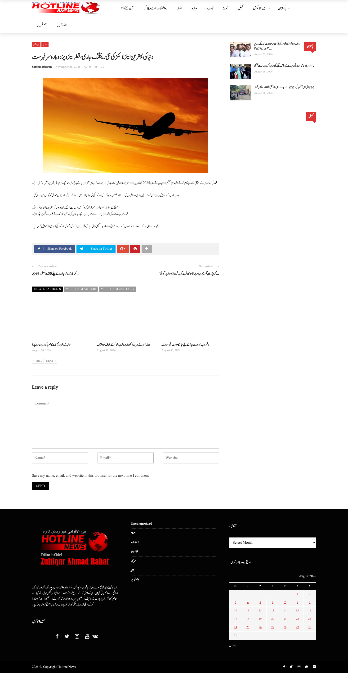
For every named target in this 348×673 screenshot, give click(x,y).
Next (49, 361)
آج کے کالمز (127, 8)
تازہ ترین (62, 25)
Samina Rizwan (42, 67)
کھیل (241, 8)
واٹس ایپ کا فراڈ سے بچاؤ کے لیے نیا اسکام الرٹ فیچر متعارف (185, 344)
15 (297, 611)
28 (285, 627)
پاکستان (282, 8)
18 (247, 619)
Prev (39, 361)
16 (309, 611)
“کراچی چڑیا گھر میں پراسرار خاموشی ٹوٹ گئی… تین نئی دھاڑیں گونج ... (189, 273)
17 (235, 619)
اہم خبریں (42, 25)
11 (247, 611)
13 (272, 611)
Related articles (47, 289)
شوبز (225, 8)
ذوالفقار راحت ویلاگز (155, 8)
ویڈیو (194, 8)
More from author (81, 289)
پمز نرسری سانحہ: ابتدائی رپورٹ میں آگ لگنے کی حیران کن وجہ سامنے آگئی (284, 65)
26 (260, 627)
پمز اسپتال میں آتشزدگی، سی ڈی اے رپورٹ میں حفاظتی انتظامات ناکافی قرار (284, 87)
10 (235, 611)
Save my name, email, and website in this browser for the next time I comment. (91, 475)
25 (247, 627)
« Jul (232, 646)
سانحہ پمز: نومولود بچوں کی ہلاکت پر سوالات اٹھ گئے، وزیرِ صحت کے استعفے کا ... (277, 46)
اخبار (179, 8)
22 (297, 619)
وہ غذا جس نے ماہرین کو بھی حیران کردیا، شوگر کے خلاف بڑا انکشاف (123, 344)
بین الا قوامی (259, 8)
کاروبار (210, 8)
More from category (117, 289)
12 (260, 611)
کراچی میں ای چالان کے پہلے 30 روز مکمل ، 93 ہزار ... (55, 273)
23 (309, 619)
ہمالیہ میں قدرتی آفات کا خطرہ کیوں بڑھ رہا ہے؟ (51, 344)
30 (309, 627)
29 (297, 627)
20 (272, 619)
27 (272, 627)
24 (235, 627)
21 (285, 619)
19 (260, 619)
